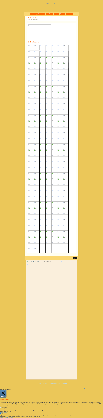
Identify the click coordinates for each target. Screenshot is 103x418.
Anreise (56, 13)
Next (74, 258)
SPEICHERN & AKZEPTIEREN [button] (7, 417)
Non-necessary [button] (3, 412)
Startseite (38, 383)
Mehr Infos (88, 388)
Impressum (69, 13)
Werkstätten (41, 13)
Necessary (4, 407)
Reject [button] (84, 388)
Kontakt (62, 13)
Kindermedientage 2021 (42, 19)
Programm (33, 13)
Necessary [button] (2, 406)
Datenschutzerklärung (54, 383)
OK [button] (82, 388)
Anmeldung (49, 13)
